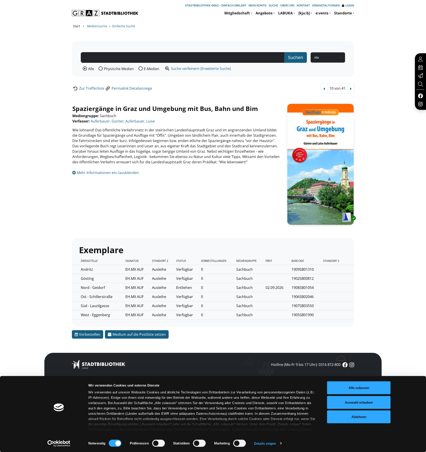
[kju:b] (304, 13)
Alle (91, 68)
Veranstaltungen (326, 5)
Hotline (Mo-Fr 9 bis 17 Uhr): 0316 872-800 (306, 364)
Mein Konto (257, 5)
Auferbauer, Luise (140, 121)
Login (349, 5)
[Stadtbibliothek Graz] (105, 13)
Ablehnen (358, 417)
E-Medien (151, 68)
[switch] (158, 443)
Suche (273, 5)
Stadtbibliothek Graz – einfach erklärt (215, 5)
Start (76, 26)
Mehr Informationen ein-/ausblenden (107, 172)
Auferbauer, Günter (107, 121)
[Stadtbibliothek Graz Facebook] (420, 95)
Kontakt (303, 5)
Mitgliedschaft (237, 13)
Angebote (264, 13)
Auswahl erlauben (359, 402)
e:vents (322, 13)
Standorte (343, 13)
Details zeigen (265, 443)
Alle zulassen (359, 388)
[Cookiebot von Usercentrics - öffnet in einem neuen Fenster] (58, 443)
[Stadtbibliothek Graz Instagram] (420, 104)
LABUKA (285, 13)
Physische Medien (119, 68)
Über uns (287, 5)
